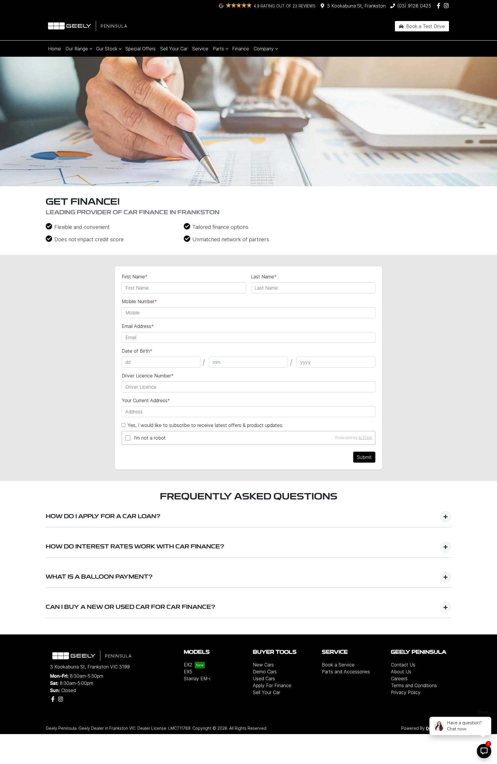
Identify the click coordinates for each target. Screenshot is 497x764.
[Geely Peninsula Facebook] (440, 5)
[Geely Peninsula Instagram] (447, 5)
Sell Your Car (174, 49)
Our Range (77, 49)
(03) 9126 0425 (414, 6)
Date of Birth (137, 351)
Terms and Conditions (414, 685)
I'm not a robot (150, 438)
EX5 (188, 671)
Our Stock (106, 49)
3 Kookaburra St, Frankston (356, 6)
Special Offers (140, 49)
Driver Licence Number (148, 376)
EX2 (188, 665)
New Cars (263, 665)
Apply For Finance (272, 685)
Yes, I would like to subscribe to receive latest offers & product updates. (205, 425)
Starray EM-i (197, 678)
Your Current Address (146, 400)
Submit (364, 457)
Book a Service (338, 665)
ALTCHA (365, 438)
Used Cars (264, 678)
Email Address (138, 326)
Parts (218, 49)
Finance (240, 49)
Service (200, 49)
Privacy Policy (405, 692)
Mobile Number (139, 301)
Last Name (264, 277)
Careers (399, 678)
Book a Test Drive (425, 26)
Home (54, 49)
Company (264, 49)
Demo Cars (265, 671)
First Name (135, 277)
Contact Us (403, 665)
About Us (401, 671)
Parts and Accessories (346, 671)
